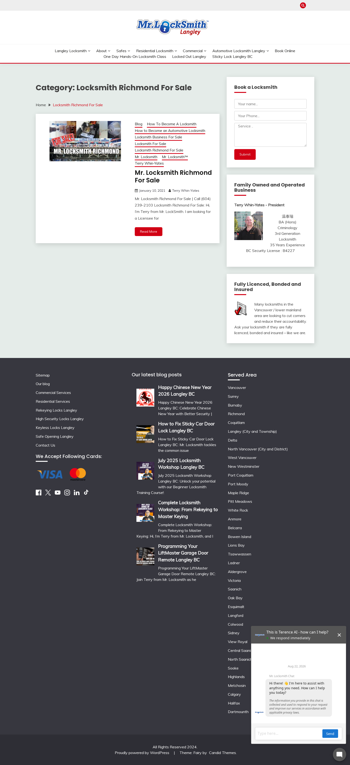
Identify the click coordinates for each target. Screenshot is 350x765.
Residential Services (53, 401)
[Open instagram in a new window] (67, 494)
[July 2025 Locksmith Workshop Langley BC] (145, 469)
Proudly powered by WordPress (142, 752)
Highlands (236, 676)
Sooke (233, 668)
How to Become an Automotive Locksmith (170, 130)
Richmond (236, 413)
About (101, 50)
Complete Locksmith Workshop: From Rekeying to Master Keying (188, 509)
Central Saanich (241, 650)
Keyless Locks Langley (55, 427)
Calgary (234, 694)
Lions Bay (236, 545)
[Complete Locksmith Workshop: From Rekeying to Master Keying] (145, 511)
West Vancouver (242, 457)
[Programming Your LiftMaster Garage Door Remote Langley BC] (145, 555)
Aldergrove (237, 571)
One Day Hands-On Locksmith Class (135, 56)
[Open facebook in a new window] (38, 494)
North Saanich (240, 659)
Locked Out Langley (189, 56)
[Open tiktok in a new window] (86, 494)
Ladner (234, 562)
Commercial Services (53, 392)
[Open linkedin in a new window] (77, 494)
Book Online (285, 50)
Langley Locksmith (71, 50)
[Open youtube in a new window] (57, 494)
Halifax (234, 703)
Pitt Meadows (240, 501)
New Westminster (243, 466)
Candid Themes (222, 752)
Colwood (235, 624)
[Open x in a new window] (48, 494)
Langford (235, 615)
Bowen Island (239, 536)
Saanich (234, 589)
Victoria (234, 580)
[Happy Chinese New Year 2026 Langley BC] (145, 396)
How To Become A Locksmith (171, 124)
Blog (138, 124)
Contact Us (45, 445)
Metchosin (237, 685)
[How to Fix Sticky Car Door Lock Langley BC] (145, 432)
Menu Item (311, 5)
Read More (148, 231)
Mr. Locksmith (146, 157)
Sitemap (43, 375)
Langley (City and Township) (252, 431)
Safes (121, 50)
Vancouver (237, 387)
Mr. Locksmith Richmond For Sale (173, 176)
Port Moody (238, 484)
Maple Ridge (238, 492)
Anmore (234, 519)
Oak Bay (235, 597)
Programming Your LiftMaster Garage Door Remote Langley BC (183, 553)
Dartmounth (238, 711)
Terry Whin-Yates (149, 163)
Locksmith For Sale (150, 143)
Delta (232, 440)
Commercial (193, 50)
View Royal (237, 641)
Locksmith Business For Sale (158, 137)
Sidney (234, 632)
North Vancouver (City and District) (258, 449)
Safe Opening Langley (55, 436)
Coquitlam (236, 422)
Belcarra (235, 527)
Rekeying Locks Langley (56, 410)
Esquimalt (236, 606)
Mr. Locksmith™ (175, 157)
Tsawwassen (239, 554)
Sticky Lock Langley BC (232, 56)
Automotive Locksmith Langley (238, 50)
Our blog (43, 383)
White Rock (238, 510)
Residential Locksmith (154, 50)
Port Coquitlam (240, 475)
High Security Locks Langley (60, 418)
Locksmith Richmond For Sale (159, 150)
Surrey (233, 396)
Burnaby (235, 405)
